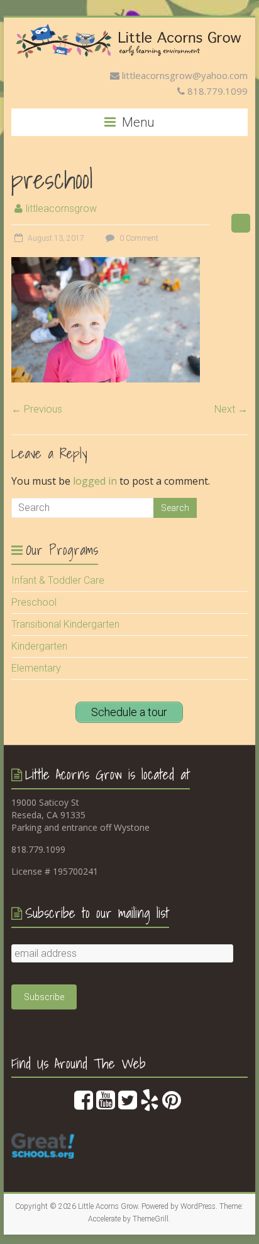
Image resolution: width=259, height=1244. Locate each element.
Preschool (34, 602)
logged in (95, 481)
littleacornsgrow (61, 208)
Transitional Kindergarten (65, 624)
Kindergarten (39, 646)
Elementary (36, 668)
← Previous (36, 409)
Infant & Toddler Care (57, 580)
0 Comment (138, 238)
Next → (231, 409)
